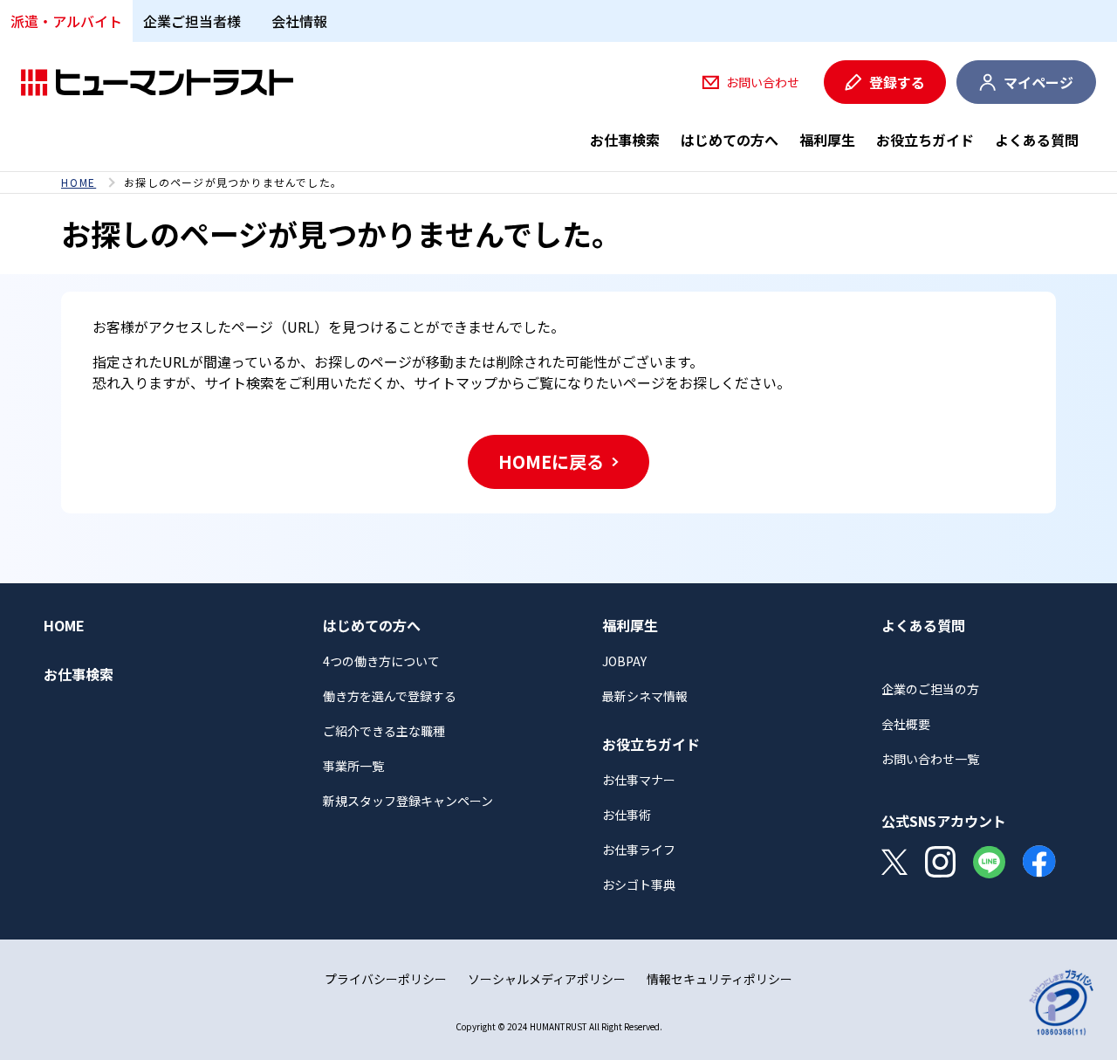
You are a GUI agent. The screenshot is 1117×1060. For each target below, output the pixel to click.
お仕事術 (626, 814)
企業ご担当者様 (192, 20)
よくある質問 (1037, 139)
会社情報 (299, 20)
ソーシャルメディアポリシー (547, 979)
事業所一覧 (353, 765)
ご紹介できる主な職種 (384, 731)
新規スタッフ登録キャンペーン (408, 800)
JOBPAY (624, 661)
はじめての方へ (729, 139)
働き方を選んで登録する (389, 696)
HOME (78, 182)
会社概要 (905, 724)
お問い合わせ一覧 (930, 758)
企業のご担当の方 (930, 689)
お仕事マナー (638, 779)
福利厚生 (827, 139)
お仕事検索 (625, 139)
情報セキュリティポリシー (719, 979)
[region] (558, 182)
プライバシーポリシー (386, 979)
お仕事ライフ (638, 849)
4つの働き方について (381, 661)
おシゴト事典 (638, 884)
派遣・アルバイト (66, 20)
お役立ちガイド (925, 139)
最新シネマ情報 (645, 696)
